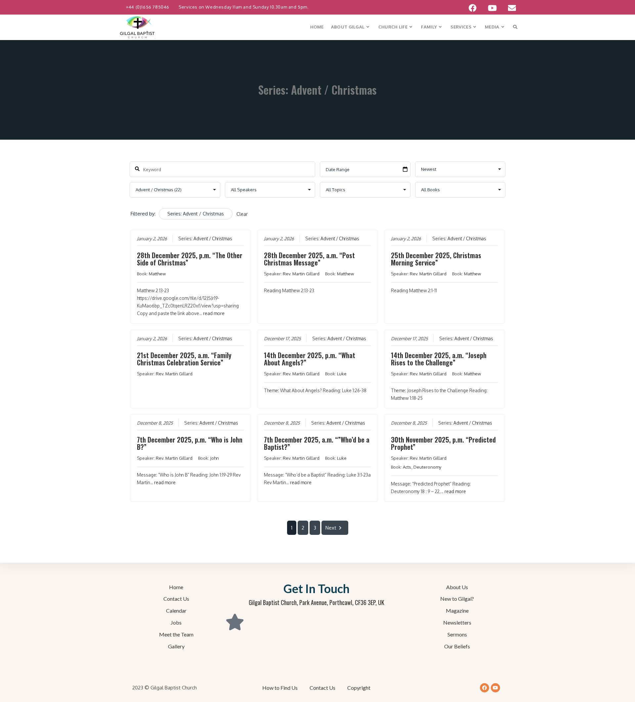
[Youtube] (495, 687)
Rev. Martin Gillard (301, 273)
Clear (242, 214)
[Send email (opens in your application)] (509, 8)
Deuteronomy (427, 467)
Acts (407, 467)
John (214, 458)
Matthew (157, 273)
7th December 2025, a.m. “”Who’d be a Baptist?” (316, 443)
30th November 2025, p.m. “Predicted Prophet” (443, 443)
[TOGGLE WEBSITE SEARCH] (515, 27)
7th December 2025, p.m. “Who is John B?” (189, 443)
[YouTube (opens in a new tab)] (492, 8)
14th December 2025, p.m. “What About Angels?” (309, 358)
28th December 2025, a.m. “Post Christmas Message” (309, 258)
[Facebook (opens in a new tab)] (472, 8)
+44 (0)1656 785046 (148, 7)
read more (214, 313)
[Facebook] (484, 687)
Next (330, 528)
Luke (342, 373)
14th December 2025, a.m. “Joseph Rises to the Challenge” (439, 358)
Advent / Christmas (212, 238)
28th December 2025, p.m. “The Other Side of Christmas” (189, 258)
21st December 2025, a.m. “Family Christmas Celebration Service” (184, 358)
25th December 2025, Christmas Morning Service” (436, 258)
